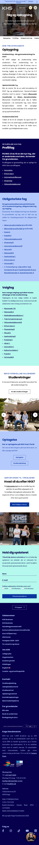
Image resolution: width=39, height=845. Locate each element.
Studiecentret (8, 690)
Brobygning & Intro (10, 717)
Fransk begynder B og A (27, 270)
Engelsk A (7, 236)
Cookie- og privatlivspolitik (13, 671)
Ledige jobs (6, 654)
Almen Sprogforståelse (26, 97)
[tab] (18, 429)
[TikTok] (19, 830)
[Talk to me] (31, 837)
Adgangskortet (12, 486)
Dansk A (7, 232)
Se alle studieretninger (19, 392)
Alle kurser (6, 637)
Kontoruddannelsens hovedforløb (16, 630)
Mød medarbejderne (10, 701)
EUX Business (16, 588)
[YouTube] (27, 830)
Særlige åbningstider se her (12, 781)
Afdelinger (6, 664)
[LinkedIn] (35, 830)
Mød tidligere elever (19, 504)
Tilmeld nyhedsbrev (19, 596)
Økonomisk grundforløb (13, 229)
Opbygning (6, 38)
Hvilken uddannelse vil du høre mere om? (16, 586)
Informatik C (9, 263)
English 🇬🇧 (6, 668)
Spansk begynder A (27, 273)
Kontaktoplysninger (10, 697)
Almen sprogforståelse (12, 225)
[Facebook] (3, 830)
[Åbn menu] (35, 7)
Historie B (8, 249)
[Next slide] (35, 415)
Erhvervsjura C (9, 260)
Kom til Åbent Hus (9, 633)
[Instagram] (11, 830)
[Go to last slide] (4, 415)
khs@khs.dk (11, 784)
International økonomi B (13, 246)
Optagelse (19, 457)
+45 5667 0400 (10, 775)
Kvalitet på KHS (8, 661)
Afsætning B (9, 243)
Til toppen (18, 607)
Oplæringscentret (9, 694)
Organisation (7, 657)
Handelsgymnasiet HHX (11, 626)
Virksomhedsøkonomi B (13, 239)
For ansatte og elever (10, 644)
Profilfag (15, 38)
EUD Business (29, 588)
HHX (6, 588)
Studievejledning (19, 463)
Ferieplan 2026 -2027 (10, 641)
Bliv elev (22, 8)
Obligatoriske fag (26, 38)
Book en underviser (10, 714)
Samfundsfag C (10, 256)
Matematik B (9, 253)
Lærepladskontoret (10, 687)
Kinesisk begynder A (11, 273)
